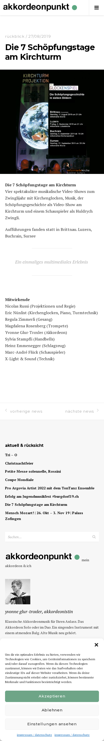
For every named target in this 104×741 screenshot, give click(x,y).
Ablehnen (52, 710)
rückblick (14, 36)
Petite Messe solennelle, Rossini (33, 471)
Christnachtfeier (19, 463)
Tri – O (11, 454)
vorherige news (26, 411)
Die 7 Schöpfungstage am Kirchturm (36, 504)
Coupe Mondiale (19, 479)
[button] (96, 644)
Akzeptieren (52, 696)
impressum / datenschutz (34, 735)
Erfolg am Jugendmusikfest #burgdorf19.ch (42, 496)
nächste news (79, 411)
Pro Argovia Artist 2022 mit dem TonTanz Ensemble (49, 488)
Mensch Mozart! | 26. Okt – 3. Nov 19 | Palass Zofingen (44, 515)
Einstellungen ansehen (52, 724)
